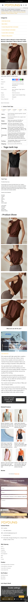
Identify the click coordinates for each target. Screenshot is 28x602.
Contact (2, 559)
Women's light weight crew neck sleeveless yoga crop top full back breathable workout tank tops (20, 465)
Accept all (21, 596)
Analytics (11, 599)
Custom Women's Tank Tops (19, 10)
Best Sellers (3, 577)
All (5, 9)
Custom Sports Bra (4, 569)
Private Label (3, 551)
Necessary (6, 599)
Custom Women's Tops (6, 10)
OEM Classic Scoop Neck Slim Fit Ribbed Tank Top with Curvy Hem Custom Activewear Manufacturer (7, 445)
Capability (3, 550)
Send (14, 514)
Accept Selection (14, 596)
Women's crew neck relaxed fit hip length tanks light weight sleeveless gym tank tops (7, 465)
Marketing (23, 599)
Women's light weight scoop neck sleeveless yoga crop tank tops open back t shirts (20, 445)
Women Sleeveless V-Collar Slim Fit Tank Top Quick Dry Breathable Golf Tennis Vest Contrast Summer (7, 425)
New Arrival (3, 578)
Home (2, 9)
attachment (5, 509)
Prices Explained (4, 553)
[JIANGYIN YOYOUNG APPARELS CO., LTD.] (12, 5)
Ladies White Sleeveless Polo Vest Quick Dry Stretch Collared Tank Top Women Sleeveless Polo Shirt (20, 425)
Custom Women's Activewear (13, 9)
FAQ (2, 557)
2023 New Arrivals (4, 575)
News (2, 555)
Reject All (6, 596)
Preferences (17, 599)
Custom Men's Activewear (6, 568)
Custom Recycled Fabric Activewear (7, 564)
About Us (2, 548)
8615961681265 (6, 535)
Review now (17, 473)
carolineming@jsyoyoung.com (10, 533)
